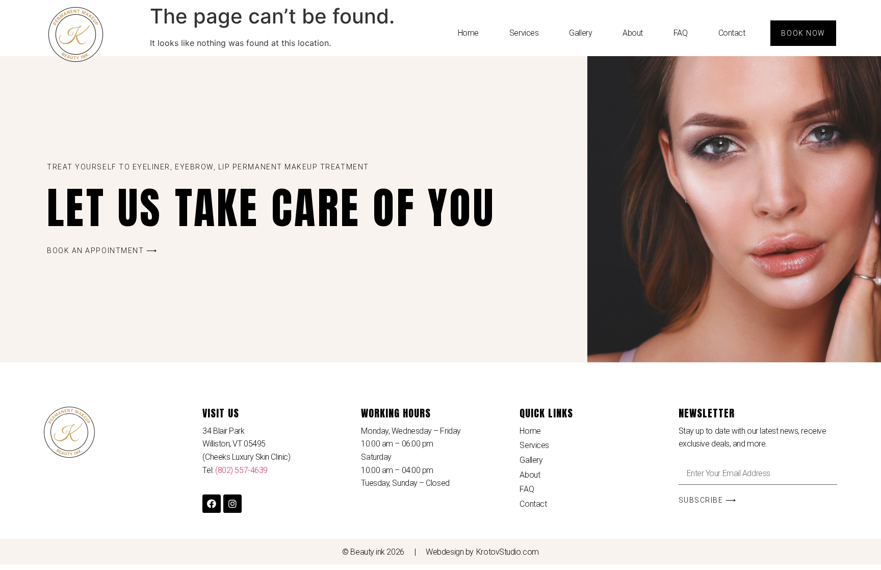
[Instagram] (232, 503)
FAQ (680, 33)
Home (468, 33)
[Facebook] (211, 503)
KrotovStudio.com (507, 552)
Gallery (580, 33)
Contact (731, 33)
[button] (803, 33)
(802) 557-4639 (241, 470)
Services (523, 33)
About (633, 33)
